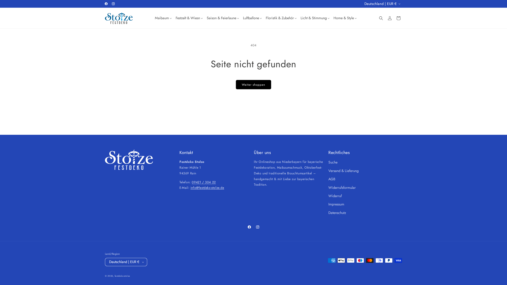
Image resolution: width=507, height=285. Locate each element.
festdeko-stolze (122, 275)
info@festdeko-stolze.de (207, 188)
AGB (331, 179)
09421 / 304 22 (204, 182)
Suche (332, 162)
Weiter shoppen (253, 85)
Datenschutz (337, 212)
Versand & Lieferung (343, 170)
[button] (162, 18)
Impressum (336, 204)
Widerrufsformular (342, 187)
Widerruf (335, 196)
